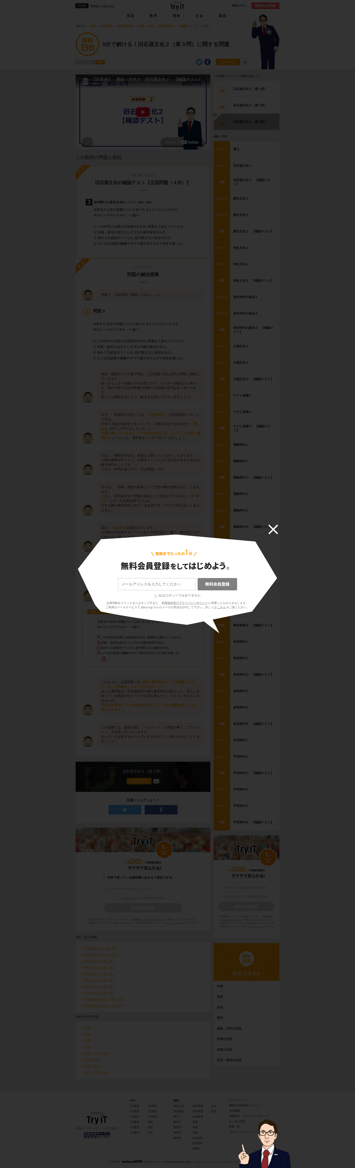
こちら (221, 607)
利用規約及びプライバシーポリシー (185, 603)
